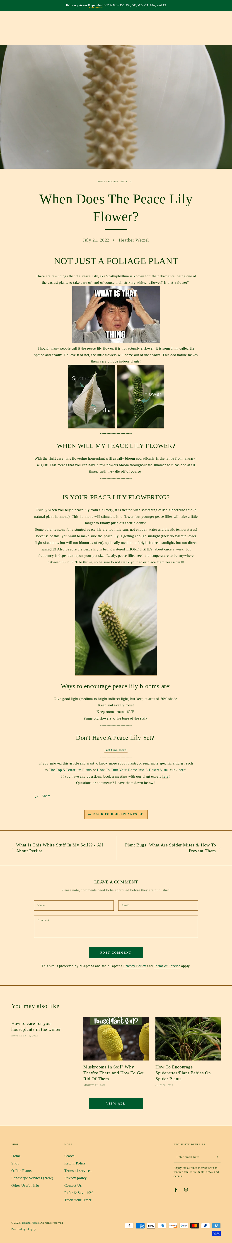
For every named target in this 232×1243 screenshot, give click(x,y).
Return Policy (75, 1163)
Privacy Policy (134, 966)
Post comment (116, 952)
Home (101, 181)
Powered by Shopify (23, 1229)
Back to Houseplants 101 (118, 814)
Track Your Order (78, 1200)
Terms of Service (167, 966)
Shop (15, 1163)
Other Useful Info (25, 1185)
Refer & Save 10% (79, 1193)
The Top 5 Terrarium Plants (70, 770)
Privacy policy (75, 1178)
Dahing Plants (30, 1222)
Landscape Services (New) (32, 1178)
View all (116, 1103)
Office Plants (21, 1171)
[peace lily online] (116, 673)
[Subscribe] (218, 1157)
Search (69, 1156)
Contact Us (73, 1185)
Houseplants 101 (120, 181)
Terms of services (78, 1171)
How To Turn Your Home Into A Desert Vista (132, 770)
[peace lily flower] (140, 426)
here (182, 770)
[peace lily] (91, 426)
